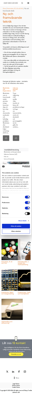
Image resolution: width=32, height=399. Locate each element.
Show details (22, 220)
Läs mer (6, 138)
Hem (4, 8)
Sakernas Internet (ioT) (10, 154)
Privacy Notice (16, 385)
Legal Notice (16, 383)
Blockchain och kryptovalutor (12, 152)
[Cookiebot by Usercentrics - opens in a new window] (22, 166)
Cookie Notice (16, 387)
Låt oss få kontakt (9, 159)
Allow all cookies (16, 226)
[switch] (27, 202)
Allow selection (16, 231)
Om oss (6, 156)
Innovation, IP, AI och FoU (15, 8)
